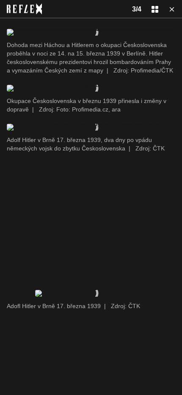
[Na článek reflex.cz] (24, 8)
